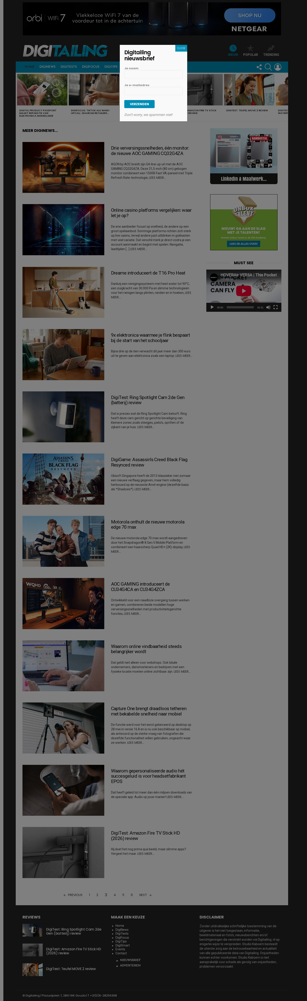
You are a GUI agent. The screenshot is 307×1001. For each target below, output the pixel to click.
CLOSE (181, 48)
